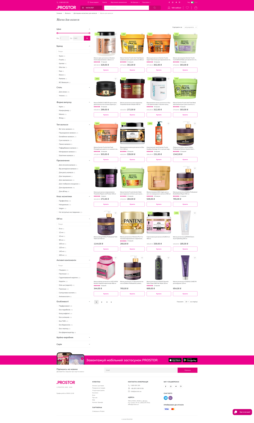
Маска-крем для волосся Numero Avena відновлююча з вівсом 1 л (104, 58)
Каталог (90, 8)
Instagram (172, 2)
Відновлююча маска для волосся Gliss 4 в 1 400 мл (132, 148)
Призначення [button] (63, 160)
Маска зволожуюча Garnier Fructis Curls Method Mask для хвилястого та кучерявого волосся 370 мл (184, 59)
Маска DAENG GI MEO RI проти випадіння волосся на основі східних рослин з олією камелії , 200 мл (105, 103)
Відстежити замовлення (119, 2)
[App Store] (175, 360)
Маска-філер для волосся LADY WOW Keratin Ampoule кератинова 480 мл (106, 282)
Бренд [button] (60, 46)
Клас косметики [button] (64, 196)
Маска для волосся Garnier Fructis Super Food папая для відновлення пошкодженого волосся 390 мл (159, 59)
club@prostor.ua (136, 391)
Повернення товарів (98, 388)
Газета (104, 2)
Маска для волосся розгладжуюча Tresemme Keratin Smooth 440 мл (131, 103)
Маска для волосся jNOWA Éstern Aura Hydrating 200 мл (183, 237)
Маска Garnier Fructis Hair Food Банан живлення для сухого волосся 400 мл (132, 58)
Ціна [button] (59, 29)
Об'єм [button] (59, 218)
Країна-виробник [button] (65, 337)
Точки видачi (94, 2)
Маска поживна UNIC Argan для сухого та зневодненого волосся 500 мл (159, 193)
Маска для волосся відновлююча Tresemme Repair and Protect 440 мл (105, 193)
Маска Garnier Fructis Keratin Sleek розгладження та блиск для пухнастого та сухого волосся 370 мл (131, 193)
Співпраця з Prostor (98, 411)
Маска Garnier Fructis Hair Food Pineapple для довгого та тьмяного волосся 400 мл (106, 148)
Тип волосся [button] (62, 124)
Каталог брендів (97, 402)
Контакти (95, 393)
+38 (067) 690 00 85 (137, 388)
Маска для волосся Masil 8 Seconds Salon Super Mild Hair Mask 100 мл (157, 282)
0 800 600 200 (63, 2)
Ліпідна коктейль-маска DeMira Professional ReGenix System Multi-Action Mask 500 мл (183, 148)
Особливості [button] (63, 301)
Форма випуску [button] (64, 102)
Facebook (169, 2)
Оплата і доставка (98, 385)
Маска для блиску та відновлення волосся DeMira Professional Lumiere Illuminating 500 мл (132, 282)
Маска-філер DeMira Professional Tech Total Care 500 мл (105, 237)
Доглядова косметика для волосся (85, 13)
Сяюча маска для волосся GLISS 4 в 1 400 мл (158, 237)
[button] (115, 34)
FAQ (93, 400)
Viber (179, 2)
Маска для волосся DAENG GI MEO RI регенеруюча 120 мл (184, 282)
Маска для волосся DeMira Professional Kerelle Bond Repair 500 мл (185, 193)
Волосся (68, 13)
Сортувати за (177, 27)
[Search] (155, 8)
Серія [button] (59, 344)
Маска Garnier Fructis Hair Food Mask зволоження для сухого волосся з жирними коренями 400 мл (184, 103)
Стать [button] (59, 87)
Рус (196, 2)
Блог (93, 395)
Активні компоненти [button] (66, 260)
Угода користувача (98, 390)
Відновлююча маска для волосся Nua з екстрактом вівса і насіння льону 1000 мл (158, 103)
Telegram (176, 2)
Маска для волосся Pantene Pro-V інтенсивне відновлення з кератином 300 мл (131, 237)
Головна (59, 13)
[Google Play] (190, 360)
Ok (87, 38)
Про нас (94, 397)
